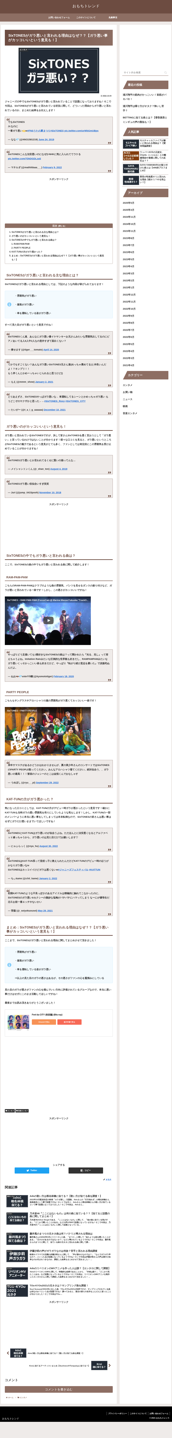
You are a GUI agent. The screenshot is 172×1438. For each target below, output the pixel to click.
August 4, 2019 (58, 469)
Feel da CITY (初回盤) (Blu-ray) (47, 1015)
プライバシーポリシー (117, 1413)
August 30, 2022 (48, 846)
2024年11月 (129, 217)
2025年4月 (128, 210)
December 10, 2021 (55, 409)
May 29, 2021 (45, 910)
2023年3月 (128, 273)
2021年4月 (128, 365)
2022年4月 (128, 351)
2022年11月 (129, 301)
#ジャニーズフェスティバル (73, 869)
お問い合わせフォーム (159, 1413)
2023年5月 (128, 259)
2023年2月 (128, 280)
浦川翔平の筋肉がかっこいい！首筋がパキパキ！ (144, 96)
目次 (54, 225)
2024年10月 (129, 224)
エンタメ (10, 1111)
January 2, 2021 (44, 382)
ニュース (127, 399)
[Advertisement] (59, 200)
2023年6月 (128, 252)
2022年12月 (129, 294)
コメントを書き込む (59, 1389)
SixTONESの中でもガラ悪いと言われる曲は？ (34, 240)
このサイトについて (138, 1413)
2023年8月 (128, 238)
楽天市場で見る (69, 1022)
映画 (125, 406)
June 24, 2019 (46, 139)
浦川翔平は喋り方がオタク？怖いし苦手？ (143, 108)
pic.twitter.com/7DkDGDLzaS (24, 158)
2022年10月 (129, 308)
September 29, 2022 (47, 782)
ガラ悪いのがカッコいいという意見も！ (31, 236)
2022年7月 (128, 330)
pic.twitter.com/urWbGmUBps (81, 130)
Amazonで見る (44, 1022)
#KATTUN (94, 869)
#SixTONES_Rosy (54, 401)
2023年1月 (128, 287)
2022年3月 (128, 358)
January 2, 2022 (48, 878)
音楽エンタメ (23, 1111)
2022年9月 (128, 315)
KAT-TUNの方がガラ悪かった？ (27, 251)
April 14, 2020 (51, 349)
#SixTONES (57, 130)
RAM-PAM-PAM (21, 244)
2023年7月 (128, 245)
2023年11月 (129, 231)
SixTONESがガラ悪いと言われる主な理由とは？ (35, 232)
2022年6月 (128, 337)
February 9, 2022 (52, 167)
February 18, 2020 (63, 676)
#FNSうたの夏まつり (38, 130)
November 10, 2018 (50, 492)
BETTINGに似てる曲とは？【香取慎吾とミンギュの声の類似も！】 (145, 119)
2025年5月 (128, 203)
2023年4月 (128, 266)
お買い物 (127, 392)
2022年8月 (128, 323)
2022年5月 (128, 344)
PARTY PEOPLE (22, 248)
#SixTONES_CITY (75, 401)
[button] (165, 72)
